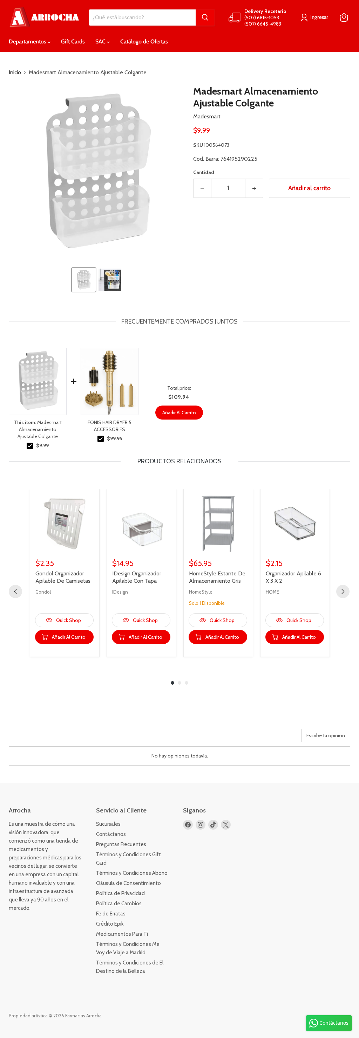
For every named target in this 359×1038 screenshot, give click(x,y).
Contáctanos (111, 834)
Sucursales (108, 824)
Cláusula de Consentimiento (128, 883)
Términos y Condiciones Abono (132, 873)
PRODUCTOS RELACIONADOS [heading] (179, 461)
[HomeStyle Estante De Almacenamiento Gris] (218, 523)
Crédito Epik (110, 924)
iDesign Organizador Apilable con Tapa (136, 577)
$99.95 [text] (114, 438)
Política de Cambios (119, 903)
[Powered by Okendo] (40, 738)
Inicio (15, 72)
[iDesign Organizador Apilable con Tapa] (141, 523)
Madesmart (207, 116)
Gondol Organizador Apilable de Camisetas (62, 577)
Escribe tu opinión (325, 735)
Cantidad (203, 172)
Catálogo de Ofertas (144, 41)
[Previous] (15, 591)
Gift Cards (73, 41)
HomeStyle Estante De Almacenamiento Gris (217, 577)
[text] (179, 322)
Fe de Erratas (111, 914)
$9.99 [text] (42, 445)
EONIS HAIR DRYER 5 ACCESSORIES (109, 425)
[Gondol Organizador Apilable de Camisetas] (64, 523)
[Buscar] (205, 17)
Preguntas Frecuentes (121, 844)
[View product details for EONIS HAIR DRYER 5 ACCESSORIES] (109, 381)
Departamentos (28, 41)
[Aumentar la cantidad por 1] (254, 188)
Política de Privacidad (120, 893)
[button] (84, 280)
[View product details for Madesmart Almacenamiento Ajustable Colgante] (38, 381)
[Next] (343, 591)
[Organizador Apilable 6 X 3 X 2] (295, 523)
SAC (101, 41)
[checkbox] (30, 446)
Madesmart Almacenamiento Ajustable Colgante (38, 429)
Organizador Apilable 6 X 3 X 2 (293, 577)
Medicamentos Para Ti (122, 934)
